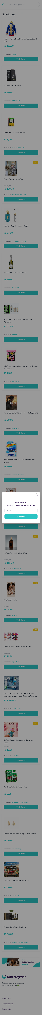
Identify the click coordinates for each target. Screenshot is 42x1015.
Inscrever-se (21, 516)
